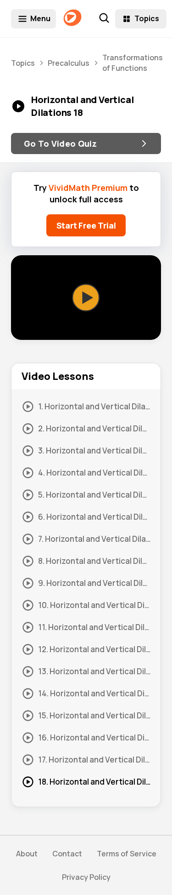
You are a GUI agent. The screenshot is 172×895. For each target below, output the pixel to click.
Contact (67, 853)
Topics (146, 18)
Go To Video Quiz (60, 143)
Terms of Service (126, 853)
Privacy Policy (86, 877)
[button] (86, 298)
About (27, 853)
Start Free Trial (86, 225)
